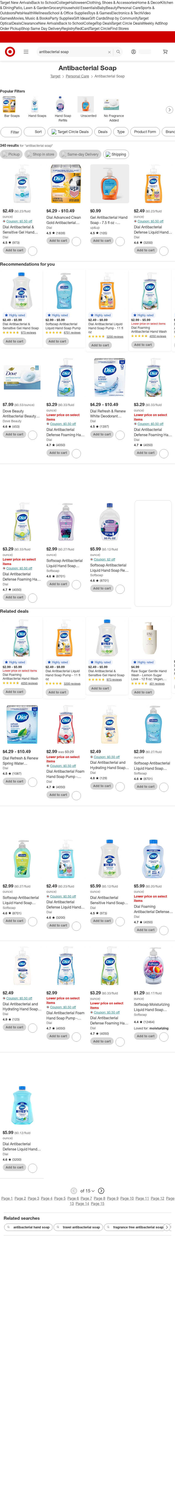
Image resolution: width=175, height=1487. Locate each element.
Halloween (78, 2)
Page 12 (157, 1198)
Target (55, 76)
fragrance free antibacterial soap (138, 1227)
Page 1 (7, 1198)
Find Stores (119, 28)
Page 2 (20, 1198)
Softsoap (52, 571)
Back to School (43, 2)
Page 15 (97, 1203)
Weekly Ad (150, 23)
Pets (18, 13)
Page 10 (127, 1198)
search (118, 52)
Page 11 (142, 1198)
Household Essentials (79, 7)
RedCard (82, 28)
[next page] (101, 1190)
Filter (15, 132)
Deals (16, 23)
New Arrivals (48, 23)
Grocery (55, 7)
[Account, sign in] (142, 52)
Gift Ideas (81, 18)
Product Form (145, 131)
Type (121, 131)
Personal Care (129, 7)
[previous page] (73, 1190)
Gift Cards (97, 18)
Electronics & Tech (126, 13)
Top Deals (103, 23)
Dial (5, 237)
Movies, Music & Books (31, 18)
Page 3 (33, 1198)
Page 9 (112, 1198)
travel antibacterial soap (81, 1227)
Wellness (40, 13)
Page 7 (86, 1198)
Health (27, 13)
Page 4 (46, 1198)
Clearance (29, 23)
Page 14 (82, 1203)
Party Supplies (61, 18)
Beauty (111, 7)
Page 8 (99, 1198)
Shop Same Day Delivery (41, 28)
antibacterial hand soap (31, 1227)
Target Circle (100, 28)
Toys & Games (99, 13)
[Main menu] (26, 52)
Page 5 (60, 1198)
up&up (95, 227)
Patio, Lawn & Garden (31, 7)
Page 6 (73, 1198)
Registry (68, 28)
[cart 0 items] (165, 52)
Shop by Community (122, 18)
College (62, 2)
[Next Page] (169, 109)
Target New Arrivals (15, 2)
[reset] (109, 52)
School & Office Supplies (68, 13)
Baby (101, 7)
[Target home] (10, 51)
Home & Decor (148, 2)
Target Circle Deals (126, 23)
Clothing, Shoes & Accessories (111, 2)
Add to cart (14, 250)
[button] (15, 315)
